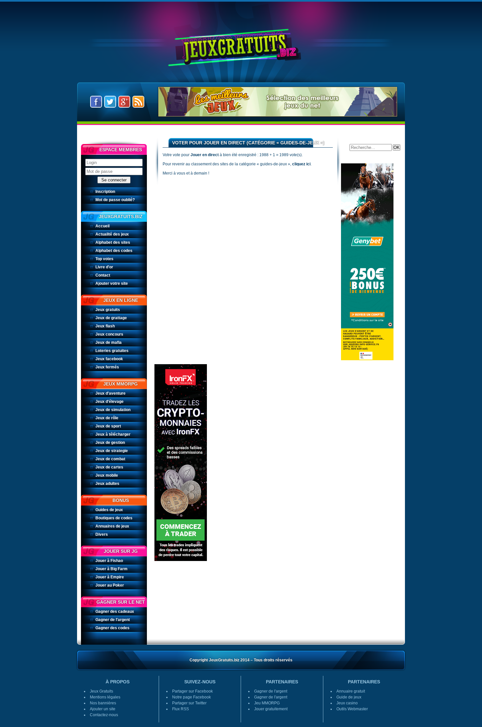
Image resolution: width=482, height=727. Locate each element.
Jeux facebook (109, 359)
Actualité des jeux (112, 234)
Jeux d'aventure (110, 393)
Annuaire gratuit (350, 691)
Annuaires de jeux (112, 526)
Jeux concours (109, 334)
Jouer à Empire (109, 577)
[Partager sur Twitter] (110, 101)
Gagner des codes (112, 628)
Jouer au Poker (109, 585)
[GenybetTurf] (367, 261)
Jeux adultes (107, 483)
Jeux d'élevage (109, 401)
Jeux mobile (106, 475)
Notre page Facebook (191, 697)
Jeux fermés (107, 367)
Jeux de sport (108, 426)
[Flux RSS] (138, 101)
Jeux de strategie (111, 450)
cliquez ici (301, 164)
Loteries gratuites (112, 350)
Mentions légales (105, 697)
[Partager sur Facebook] (96, 101)
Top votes (104, 259)
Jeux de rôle (106, 418)
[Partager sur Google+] (124, 101)
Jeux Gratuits (241, 42)
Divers (101, 534)
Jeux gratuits (107, 309)
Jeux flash (105, 326)
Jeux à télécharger (113, 434)
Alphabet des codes (113, 250)
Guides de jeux (109, 510)
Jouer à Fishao (109, 560)
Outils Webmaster (352, 709)
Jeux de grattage (111, 318)
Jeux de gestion (110, 442)
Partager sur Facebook (192, 691)
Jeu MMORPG (267, 703)
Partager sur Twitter (189, 703)
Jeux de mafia (108, 342)
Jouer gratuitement (271, 709)
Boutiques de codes (113, 518)
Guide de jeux (348, 697)
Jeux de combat (110, 459)
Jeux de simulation (113, 409)
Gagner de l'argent (112, 619)
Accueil (102, 226)
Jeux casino (347, 703)
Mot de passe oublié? (115, 199)
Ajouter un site (102, 709)
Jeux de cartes (109, 467)
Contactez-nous (104, 715)
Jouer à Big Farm (111, 569)
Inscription (105, 191)
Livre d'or (104, 267)
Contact (102, 275)
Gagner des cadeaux (114, 611)
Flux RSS (180, 709)
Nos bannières (103, 703)
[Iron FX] (180, 462)
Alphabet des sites (112, 242)
